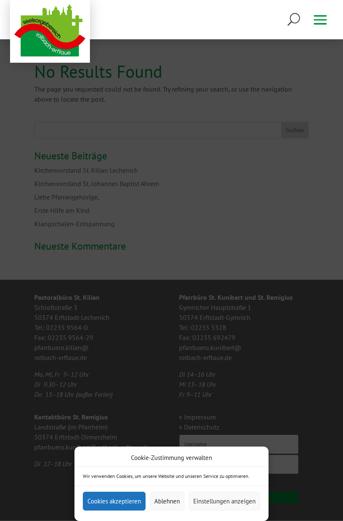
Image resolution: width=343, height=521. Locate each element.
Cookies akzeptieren (114, 501)
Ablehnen (167, 501)
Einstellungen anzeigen (224, 501)
